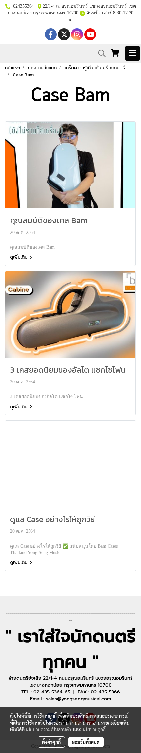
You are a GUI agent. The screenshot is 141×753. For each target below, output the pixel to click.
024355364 (23, 6)
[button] (99, 53)
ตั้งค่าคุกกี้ (51, 742)
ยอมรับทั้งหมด (86, 742)
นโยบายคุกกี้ (94, 729)
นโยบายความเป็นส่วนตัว (48, 729)
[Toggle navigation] (132, 53)
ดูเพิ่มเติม (19, 257)
